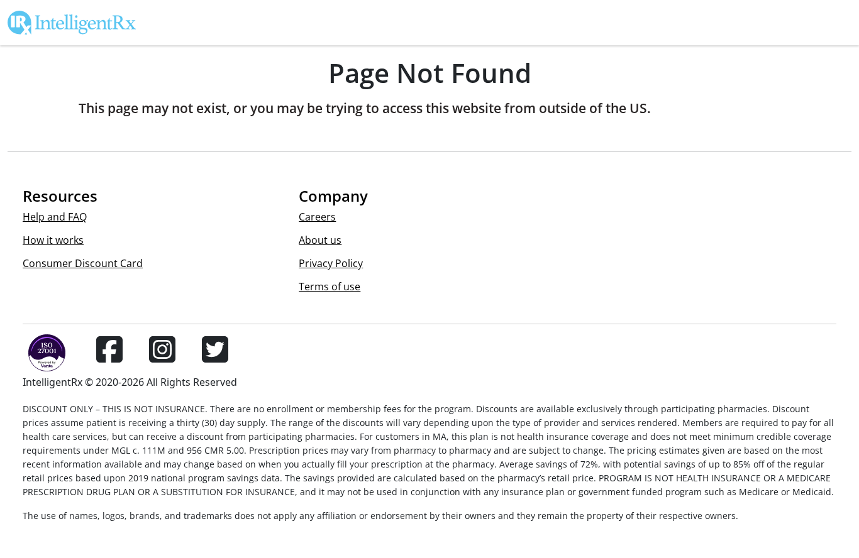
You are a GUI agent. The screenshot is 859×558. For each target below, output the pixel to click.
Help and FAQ (55, 217)
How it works (53, 240)
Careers (317, 217)
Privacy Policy (331, 263)
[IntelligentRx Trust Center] (41, 357)
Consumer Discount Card (83, 263)
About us (320, 240)
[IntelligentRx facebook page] (109, 357)
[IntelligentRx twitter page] (215, 357)
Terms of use (329, 286)
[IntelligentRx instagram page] (162, 357)
